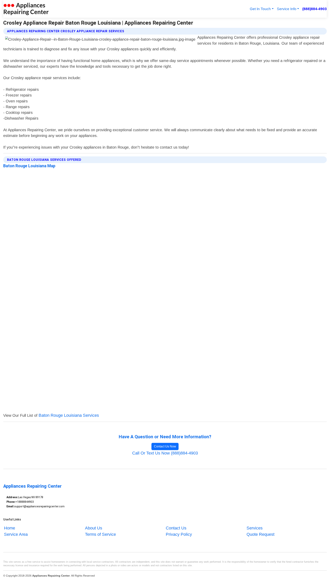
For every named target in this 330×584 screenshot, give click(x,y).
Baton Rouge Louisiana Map (29, 165)
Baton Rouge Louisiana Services (69, 415)
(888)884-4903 (314, 9)
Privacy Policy (179, 534)
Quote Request (260, 534)
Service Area (16, 534)
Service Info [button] (286, 9)
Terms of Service (100, 534)
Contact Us (176, 528)
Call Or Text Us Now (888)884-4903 (165, 453)
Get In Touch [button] (260, 9)
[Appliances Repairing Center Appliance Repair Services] (26, 9)
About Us (93, 528)
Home (9, 528)
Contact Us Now (165, 446)
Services (255, 528)
